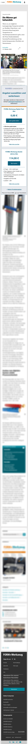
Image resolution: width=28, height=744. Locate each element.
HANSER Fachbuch (7, 721)
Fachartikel (5, 47)
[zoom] (24, 70)
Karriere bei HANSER (8, 718)
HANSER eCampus (7, 729)
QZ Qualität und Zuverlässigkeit (10, 707)
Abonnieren (14, 689)
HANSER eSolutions (7, 726)
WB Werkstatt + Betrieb (8, 710)
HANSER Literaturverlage (9, 732)
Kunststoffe (5, 702)
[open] (18, 48)
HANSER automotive (8, 699)
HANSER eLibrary (7, 724)
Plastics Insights (6, 704)
